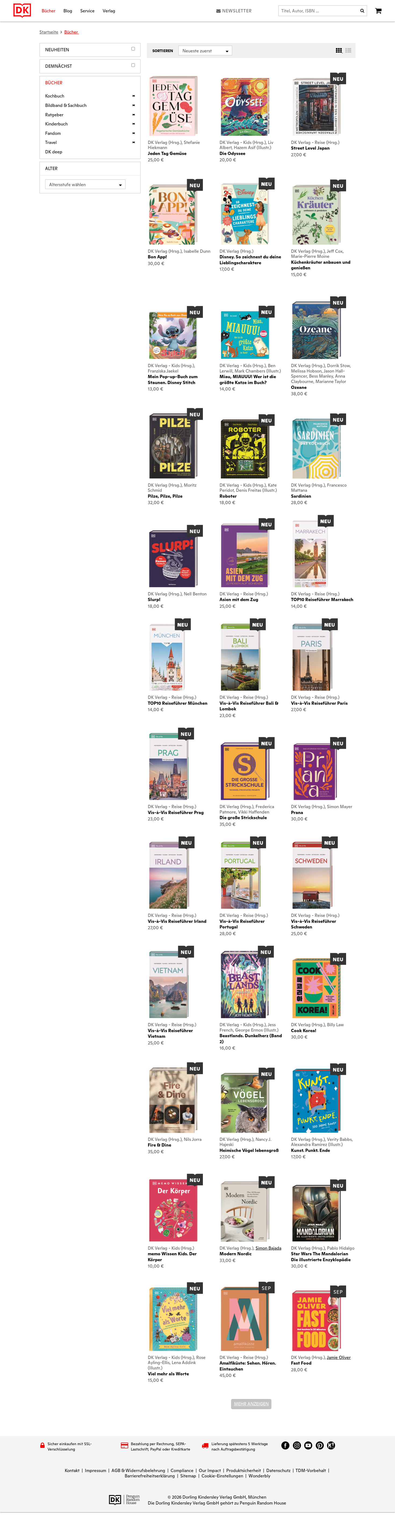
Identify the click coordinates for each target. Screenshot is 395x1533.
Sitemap (188, 1476)
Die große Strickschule (243, 817)
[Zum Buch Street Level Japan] (316, 107)
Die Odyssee (232, 153)
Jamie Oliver (339, 1357)
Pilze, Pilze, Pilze (165, 496)
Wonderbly (259, 1476)
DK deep (53, 152)
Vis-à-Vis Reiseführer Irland (177, 921)
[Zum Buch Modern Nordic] (245, 1211)
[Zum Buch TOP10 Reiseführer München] (167, 657)
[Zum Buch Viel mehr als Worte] (173, 1319)
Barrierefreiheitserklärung (150, 1476)
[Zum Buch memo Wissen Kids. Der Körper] (173, 1210)
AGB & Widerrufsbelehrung (138, 1470)
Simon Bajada (268, 1248)
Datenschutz (278, 1470)
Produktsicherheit (243, 1470)
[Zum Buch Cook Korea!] (316, 988)
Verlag (109, 10)
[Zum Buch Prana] (316, 771)
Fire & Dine (159, 1145)
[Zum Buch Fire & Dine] (173, 1100)
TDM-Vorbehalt (311, 1470)
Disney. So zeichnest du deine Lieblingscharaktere (250, 259)
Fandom (53, 133)
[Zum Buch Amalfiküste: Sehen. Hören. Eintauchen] (245, 1319)
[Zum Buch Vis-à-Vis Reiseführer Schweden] (312, 875)
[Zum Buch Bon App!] (173, 214)
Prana (297, 812)
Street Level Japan (310, 148)
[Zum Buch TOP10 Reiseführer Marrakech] (310, 554)
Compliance (182, 1470)
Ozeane (299, 387)
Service (87, 10)
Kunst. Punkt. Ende (310, 1150)
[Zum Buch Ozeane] (316, 330)
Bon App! (157, 257)
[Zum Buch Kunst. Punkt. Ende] (316, 1100)
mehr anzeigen (251, 1404)
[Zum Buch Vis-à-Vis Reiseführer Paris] (312, 657)
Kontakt (72, 1470)
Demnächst (58, 66)
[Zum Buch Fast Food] (316, 1320)
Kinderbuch (56, 124)
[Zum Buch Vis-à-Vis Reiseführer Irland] (169, 875)
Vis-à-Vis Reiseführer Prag (176, 812)
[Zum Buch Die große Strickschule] (245, 771)
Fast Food (301, 1363)
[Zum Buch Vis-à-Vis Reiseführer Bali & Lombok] (241, 657)
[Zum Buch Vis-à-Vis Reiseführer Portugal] (241, 875)
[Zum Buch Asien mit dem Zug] (245, 555)
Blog (67, 10)
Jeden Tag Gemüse (167, 153)
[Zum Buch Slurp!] (173, 558)
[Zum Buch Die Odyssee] (245, 107)
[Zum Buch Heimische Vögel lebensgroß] (245, 1103)
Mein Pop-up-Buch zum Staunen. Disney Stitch (173, 379)
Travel (51, 142)
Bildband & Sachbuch (66, 105)
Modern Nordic (236, 1254)
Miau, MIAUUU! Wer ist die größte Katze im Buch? (248, 379)
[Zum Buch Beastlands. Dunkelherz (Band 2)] (245, 984)
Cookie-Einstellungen (222, 1476)
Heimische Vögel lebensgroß (249, 1150)
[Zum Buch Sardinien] (316, 448)
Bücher (48, 10)
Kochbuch (54, 96)
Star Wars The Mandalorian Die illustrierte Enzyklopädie (321, 1256)
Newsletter (237, 11)
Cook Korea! (303, 1030)
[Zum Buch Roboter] (245, 449)
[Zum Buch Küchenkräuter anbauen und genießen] (316, 214)
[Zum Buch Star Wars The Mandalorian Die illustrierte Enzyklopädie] (316, 1213)
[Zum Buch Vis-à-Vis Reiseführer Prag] (169, 766)
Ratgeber (54, 115)
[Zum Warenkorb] (378, 10)
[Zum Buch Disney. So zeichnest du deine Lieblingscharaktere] (245, 214)
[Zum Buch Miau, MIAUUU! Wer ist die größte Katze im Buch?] (245, 335)
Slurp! (154, 599)
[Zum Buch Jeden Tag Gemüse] (173, 106)
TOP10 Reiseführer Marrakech (322, 599)
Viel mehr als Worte (168, 1374)
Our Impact (210, 1470)
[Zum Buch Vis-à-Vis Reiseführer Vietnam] (169, 984)
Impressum (95, 1470)
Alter (51, 168)
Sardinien (301, 496)
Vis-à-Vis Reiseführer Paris (319, 703)
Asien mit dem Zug (239, 599)
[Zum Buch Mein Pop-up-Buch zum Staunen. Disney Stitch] (173, 335)
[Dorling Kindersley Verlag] (22, 10)
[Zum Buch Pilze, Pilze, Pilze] (173, 446)
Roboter (228, 496)
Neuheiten (57, 50)
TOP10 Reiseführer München (177, 703)
